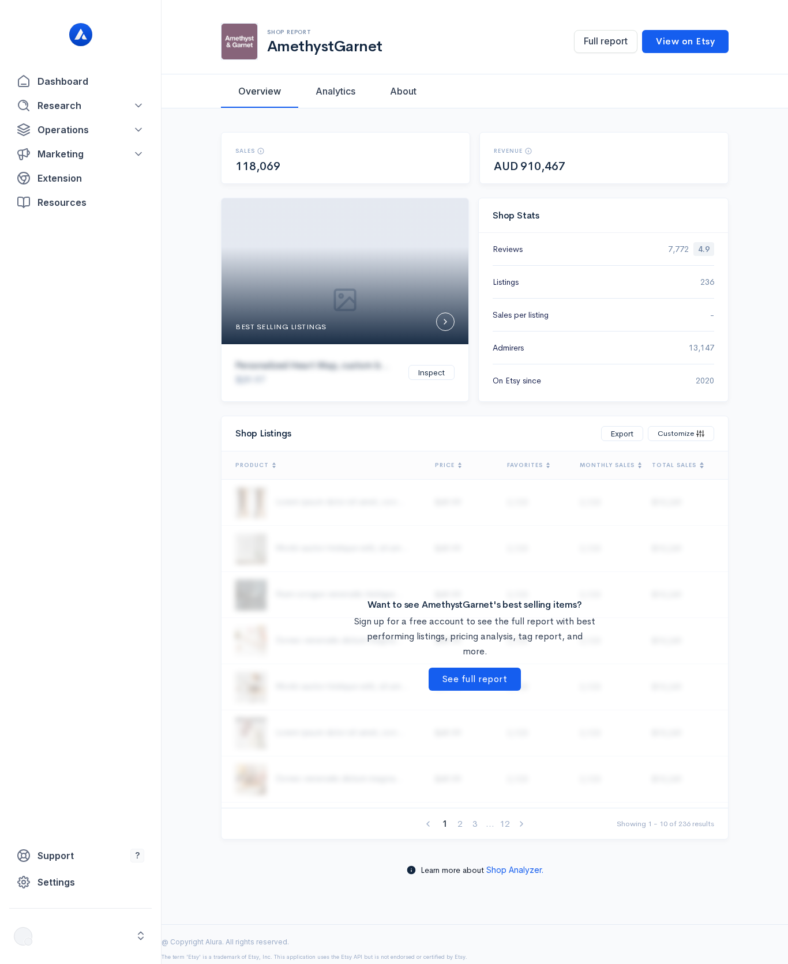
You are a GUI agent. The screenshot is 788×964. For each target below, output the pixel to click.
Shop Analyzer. (514, 870)
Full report (606, 41)
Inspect (431, 372)
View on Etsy (685, 41)
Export (622, 433)
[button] (80, 105)
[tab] (259, 91)
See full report (475, 679)
